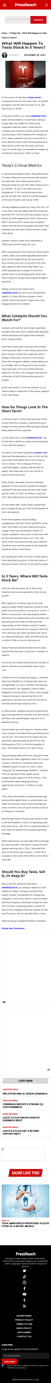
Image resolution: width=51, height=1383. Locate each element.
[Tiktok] (25, 1276)
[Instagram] (25, 1282)
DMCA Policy (24, 1328)
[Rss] (25, 1305)
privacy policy (21, 1368)
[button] (4, 4)
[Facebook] (25, 1288)
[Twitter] (25, 1270)
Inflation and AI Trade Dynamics (25, 1093)
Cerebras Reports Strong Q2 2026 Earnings (23, 1106)
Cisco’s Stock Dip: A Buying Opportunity (21, 1132)
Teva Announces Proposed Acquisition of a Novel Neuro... (25, 1225)
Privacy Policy (24, 1320)
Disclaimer (24, 1332)
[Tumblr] (25, 1299)
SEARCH (38, 20)
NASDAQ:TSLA (38, 115)
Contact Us (24, 1336)
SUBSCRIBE (9, 1361)
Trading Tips (14, 33)
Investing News (10, 1090)
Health (5, 1221)
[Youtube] (25, 1294)
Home (4, 33)
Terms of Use (24, 1324)
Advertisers (24, 1315)
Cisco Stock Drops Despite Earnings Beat (21, 1119)
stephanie (14, 55)
